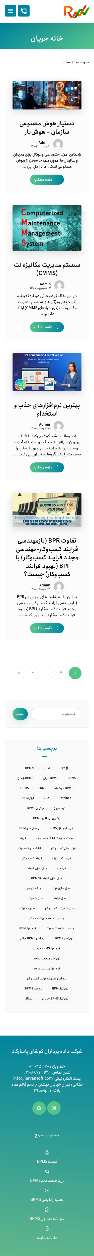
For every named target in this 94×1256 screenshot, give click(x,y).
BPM (46, 768)
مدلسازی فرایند (32, 888)
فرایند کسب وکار (61, 858)
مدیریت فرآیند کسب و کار (60, 908)
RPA (46, 798)
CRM (41, 788)
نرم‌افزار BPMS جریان (55, 998)
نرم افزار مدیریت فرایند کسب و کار (46, 978)
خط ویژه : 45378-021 (47, 1066)
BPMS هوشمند (63, 788)
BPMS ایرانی (50, 778)
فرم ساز (61, 868)
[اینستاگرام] (54, 1108)
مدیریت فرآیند (35, 898)
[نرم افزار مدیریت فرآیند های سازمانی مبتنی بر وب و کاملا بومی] (76, 11)
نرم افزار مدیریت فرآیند (46, 958)
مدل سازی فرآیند (37, 868)
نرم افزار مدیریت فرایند (46, 968)
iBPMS (24, 788)
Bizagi (63, 768)
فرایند (22, 838)
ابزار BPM (28, 798)
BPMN (29, 768)
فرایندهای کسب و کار (63, 848)
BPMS (72, 778)
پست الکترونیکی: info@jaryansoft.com (47, 1078)
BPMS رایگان (25, 778)
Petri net (65, 798)
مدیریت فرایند (27, 908)
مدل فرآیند (59, 898)
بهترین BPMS (35, 808)
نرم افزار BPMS (64, 938)
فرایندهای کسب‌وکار (29, 848)
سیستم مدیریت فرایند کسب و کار (55, 838)
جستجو (20, 714)
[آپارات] (39, 1108)
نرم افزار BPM (27, 928)
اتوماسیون (59, 808)
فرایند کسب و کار (32, 858)
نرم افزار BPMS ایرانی (32, 938)
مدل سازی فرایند (60, 888)
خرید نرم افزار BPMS (61, 828)
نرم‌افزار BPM (60, 988)
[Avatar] (58, 144)
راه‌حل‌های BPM (29, 828)
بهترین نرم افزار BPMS (46, 818)
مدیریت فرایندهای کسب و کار (46, 918)
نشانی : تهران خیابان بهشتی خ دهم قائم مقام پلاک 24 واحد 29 (47, 1087)
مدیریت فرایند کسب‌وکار (59, 928)
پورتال (29, 998)
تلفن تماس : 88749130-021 (47, 1072)
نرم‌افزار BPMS (34, 988)
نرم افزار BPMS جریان (46, 948)
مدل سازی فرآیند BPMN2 (46, 878)
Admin (44, 142)
